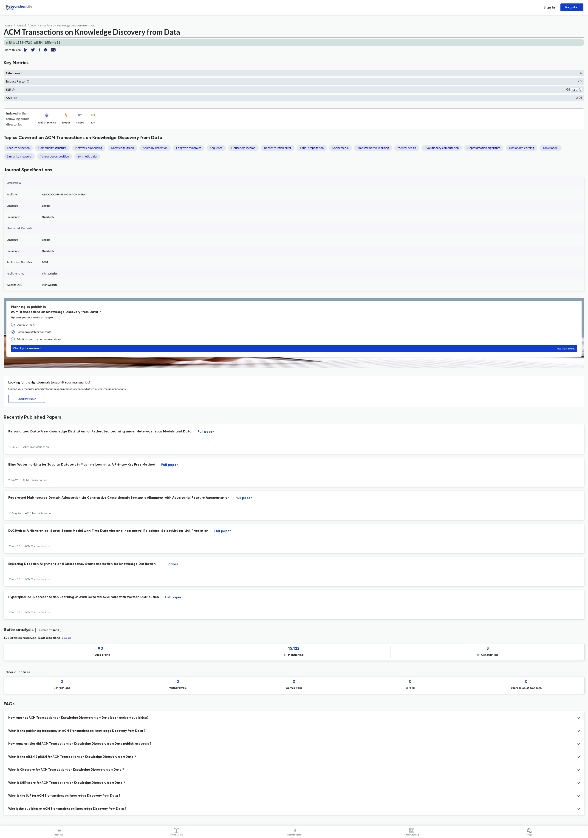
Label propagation (312, 148)
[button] (22, 73)
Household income (243, 148)
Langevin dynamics (188, 148)
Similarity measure (19, 156)
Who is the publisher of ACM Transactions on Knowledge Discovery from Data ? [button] (67, 808)
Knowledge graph (122, 148)
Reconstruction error (277, 148)
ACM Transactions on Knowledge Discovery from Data (62, 25)
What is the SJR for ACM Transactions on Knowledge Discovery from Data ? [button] (64, 795)
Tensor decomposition (54, 156)
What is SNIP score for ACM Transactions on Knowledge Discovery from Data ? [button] (66, 782)
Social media (340, 148)
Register (572, 7)
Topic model (550, 148)
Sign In (549, 7)
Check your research (294, 348)
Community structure (52, 148)
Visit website (49, 273)
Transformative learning (373, 148)
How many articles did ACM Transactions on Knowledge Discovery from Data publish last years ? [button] (79, 743)
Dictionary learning (521, 148)
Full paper (206, 431)
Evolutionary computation (442, 148)
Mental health (407, 148)
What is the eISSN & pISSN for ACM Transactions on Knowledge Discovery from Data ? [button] (72, 756)
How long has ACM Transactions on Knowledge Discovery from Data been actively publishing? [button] (78, 717)
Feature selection (18, 148)
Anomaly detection (155, 148)
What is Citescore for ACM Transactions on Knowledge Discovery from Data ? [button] (66, 769)
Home (8, 25)
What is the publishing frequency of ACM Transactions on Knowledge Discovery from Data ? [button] (76, 730)
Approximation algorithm (483, 148)
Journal (21, 25)
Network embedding (88, 148)
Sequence (216, 148)
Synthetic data (87, 156)
